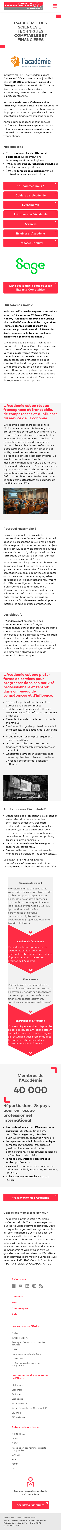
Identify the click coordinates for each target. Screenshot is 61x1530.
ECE (30, 1468)
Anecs (30, 1438)
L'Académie (30, 1358)
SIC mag (16, 1412)
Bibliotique (30, 1385)
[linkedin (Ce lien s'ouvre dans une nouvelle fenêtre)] (27, 1286)
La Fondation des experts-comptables (30, 1364)
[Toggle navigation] (55, 6)
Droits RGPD (35, 1523)
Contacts (17, 1296)
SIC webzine (18, 1417)
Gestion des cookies (12, 1518)
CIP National (30, 1434)
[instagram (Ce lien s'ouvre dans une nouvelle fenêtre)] (34, 1286)
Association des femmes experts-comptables (29, 1448)
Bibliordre (30, 1389)
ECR (14, 1459)
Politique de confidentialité (15, 1523)
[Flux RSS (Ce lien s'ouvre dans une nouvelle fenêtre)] (41, 1286)
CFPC (30, 1349)
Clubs (30, 1333)
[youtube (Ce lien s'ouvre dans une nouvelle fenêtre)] (20, 1286)
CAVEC (16, 1454)
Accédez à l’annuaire (30, 1505)
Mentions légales (38, 1520)
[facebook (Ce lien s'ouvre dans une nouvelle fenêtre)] (13, 1286)
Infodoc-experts (30, 1337)
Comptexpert (20, 1308)
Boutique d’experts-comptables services (28, 1343)
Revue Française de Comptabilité (30, 1408)
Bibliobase (30, 1398)
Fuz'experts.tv (30, 1403)
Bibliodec (30, 1394)
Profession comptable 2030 (26, 1353)
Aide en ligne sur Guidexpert (16, 1520)
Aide (14, 1314)
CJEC (30, 1443)
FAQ (14, 1302)
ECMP (30, 1464)
